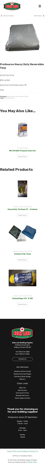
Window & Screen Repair (22, 374)
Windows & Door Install (22, 371)
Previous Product (8, 15)
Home (9, 451)
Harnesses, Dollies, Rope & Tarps (17, 96)
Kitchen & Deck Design (22, 376)
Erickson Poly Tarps (22, 254)
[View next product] (43, 15)
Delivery (23, 379)
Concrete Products (22, 148)
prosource (7, 98)
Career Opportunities (22, 398)
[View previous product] (1, 15)
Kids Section (22, 390)
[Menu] (39, 6)
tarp (13, 98)
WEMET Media (32, 462)
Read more (22, 156)
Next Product (38, 15)
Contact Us (22, 359)
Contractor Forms (22, 393)
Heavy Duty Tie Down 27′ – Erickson (22, 209)
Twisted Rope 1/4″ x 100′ (22, 298)
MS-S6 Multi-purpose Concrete (22, 151)
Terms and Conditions (20, 451)
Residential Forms (22, 395)
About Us (22, 388)
